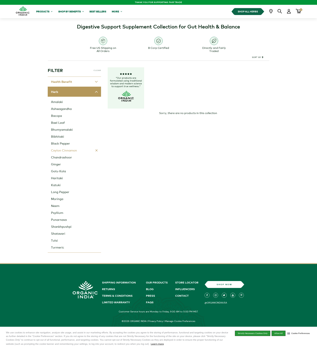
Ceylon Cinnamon (64, 150)
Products (42, 11)
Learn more (157, 343)
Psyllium (57, 213)
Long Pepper (60, 192)
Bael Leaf (58, 122)
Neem (55, 206)
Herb (54, 92)
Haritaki (57, 178)
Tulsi (54, 240)
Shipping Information (119, 282)
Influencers (185, 289)
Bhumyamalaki (62, 129)
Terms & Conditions (117, 295)
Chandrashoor (61, 157)
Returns (108, 289)
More (115, 11)
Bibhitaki (57, 136)
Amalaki (57, 102)
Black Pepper (60, 143)
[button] (298, 333)
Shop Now (224, 284)
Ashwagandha (61, 109)
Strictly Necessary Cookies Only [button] (252, 333)
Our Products (157, 282)
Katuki (56, 185)
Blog (150, 289)
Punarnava (59, 219)
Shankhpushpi (61, 226)
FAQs (150, 302)
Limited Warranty (116, 302)
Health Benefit (61, 81)
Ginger (56, 164)
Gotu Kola (58, 171)
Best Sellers (97, 11)
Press (150, 295)
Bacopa (56, 115)
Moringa (57, 199)
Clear (97, 70)
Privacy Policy (155, 321)
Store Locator (186, 282)
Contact (182, 295)
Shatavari (58, 233)
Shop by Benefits (69, 11)
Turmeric (57, 247)
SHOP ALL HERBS (248, 11)
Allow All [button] (278, 333)
